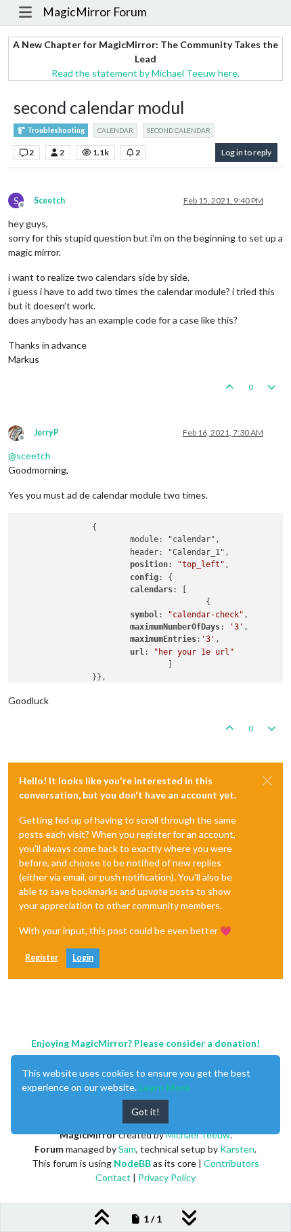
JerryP (46, 432)
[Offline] (21, 432)
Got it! (145, 1111)
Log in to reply (246, 152)
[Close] (267, 781)
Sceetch (49, 200)
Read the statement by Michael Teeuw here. (145, 73)
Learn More (164, 1087)
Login (82, 957)
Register (41, 957)
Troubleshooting (55, 130)
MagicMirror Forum (95, 12)
